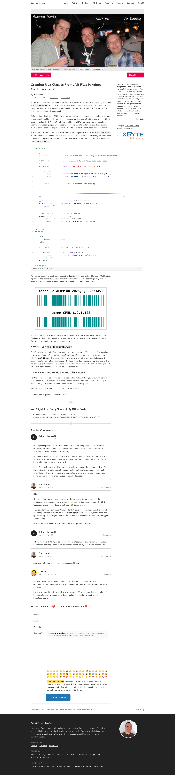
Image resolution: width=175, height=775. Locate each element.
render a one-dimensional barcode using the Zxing (85, 135)
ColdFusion (54, 98)
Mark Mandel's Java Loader (61, 119)
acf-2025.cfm (36, 269)
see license (91, 710)
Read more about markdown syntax (80, 635)
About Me (109, 3)
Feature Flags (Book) (94, 766)
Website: (37, 627)
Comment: (38, 633)
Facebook (53, 745)
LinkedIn (43, 745)
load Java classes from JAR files (83, 102)
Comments (65, 98)
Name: (36, 615)
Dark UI (141, 3)
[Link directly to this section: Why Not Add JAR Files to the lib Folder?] (31, 372)
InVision (34, 757)
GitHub (52, 269)
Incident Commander (73, 766)
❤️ (64, 677)
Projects (60, 754)
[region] (87, 207)
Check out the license (69, 388)
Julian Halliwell (47, 435)
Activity (75, 3)
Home (65, 3)
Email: (36, 621)
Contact (130, 3)
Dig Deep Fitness (54, 766)
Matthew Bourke (85, 69)
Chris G (43, 571)
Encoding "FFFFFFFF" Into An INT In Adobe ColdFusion (55, 414)
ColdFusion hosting (132, 126)
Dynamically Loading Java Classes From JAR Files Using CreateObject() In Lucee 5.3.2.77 (67, 417)
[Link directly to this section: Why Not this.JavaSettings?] (31, 347)
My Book (97, 3)
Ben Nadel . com (38, 3)
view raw (139, 269)
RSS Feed (44, 757)
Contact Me (82, 754)
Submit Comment (58, 697)
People (120, 3)
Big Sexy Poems (38, 766)
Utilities (101, 754)
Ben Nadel (38, 94)
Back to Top (140, 710)
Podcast (85, 3)
